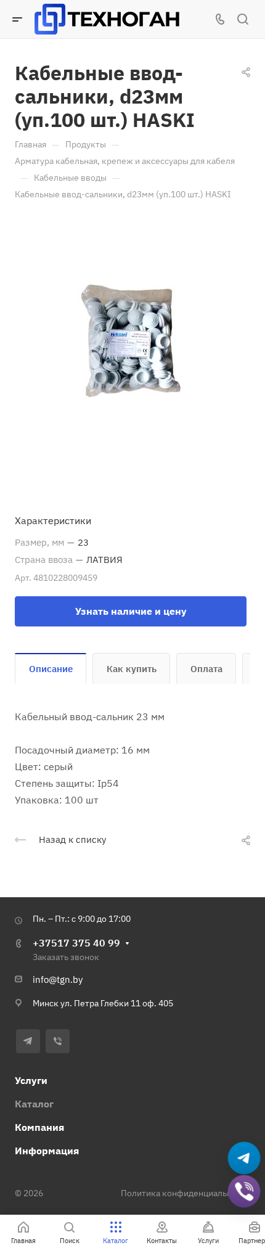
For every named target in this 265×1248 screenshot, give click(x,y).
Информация (47, 1150)
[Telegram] (28, 1041)
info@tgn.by (58, 979)
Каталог (34, 1104)
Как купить (132, 669)
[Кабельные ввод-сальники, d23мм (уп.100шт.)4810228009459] (132, 344)
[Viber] (58, 1041)
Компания (39, 1127)
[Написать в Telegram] (244, 1158)
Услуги (31, 1080)
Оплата (206, 669)
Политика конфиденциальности (185, 1193)
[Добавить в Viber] (244, 1191)
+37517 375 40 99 (76, 943)
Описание (51, 669)
